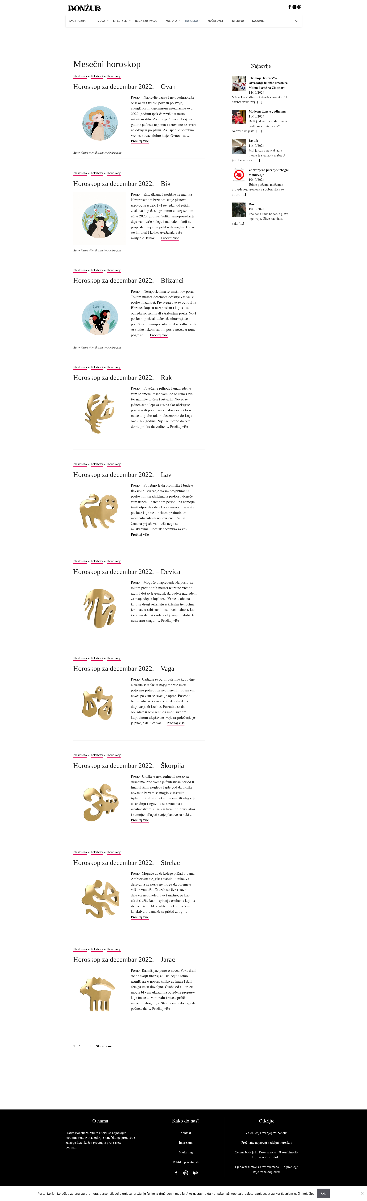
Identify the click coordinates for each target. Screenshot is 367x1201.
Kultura (171, 20)
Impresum (185, 1142)
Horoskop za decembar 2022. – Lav (122, 474)
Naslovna (80, 76)
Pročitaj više (140, 140)
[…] (259, 102)
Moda (101, 20)
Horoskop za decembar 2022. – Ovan (124, 86)
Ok (323, 1193)
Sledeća (104, 1046)
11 (91, 1046)
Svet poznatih (79, 20)
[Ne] (362, 1193)
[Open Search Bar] (296, 21)
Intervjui (237, 20)
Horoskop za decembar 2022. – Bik (122, 183)
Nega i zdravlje (146, 20)
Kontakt (185, 1132)
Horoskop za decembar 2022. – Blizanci (128, 280)
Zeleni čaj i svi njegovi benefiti (267, 1132)
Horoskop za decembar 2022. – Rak (122, 377)
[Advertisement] (183, 40)
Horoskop (192, 20)
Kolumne (258, 20)
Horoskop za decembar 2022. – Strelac (126, 862)
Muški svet (215, 20)
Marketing (186, 1152)
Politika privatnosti (186, 1162)
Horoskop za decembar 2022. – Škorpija (128, 765)
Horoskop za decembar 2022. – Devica (126, 571)
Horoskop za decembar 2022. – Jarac (124, 959)
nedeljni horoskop (280, 1142)
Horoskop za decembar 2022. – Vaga (123, 668)
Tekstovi (97, 76)
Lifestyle (120, 20)
